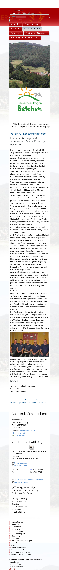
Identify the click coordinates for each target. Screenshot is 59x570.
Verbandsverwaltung (19, 550)
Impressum (15, 524)
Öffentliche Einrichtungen (21, 554)
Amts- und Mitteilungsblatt (21, 552)
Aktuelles (15, 24)
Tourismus (16, 33)
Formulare (15, 543)
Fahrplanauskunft (21, 465)
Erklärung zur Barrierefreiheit (25, 37)
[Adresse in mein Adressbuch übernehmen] (33, 449)
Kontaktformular (21, 435)
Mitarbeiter (15, 536)
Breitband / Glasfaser (36, 33)
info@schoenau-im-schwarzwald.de (28, 479)
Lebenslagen (16, 538)
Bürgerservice (32, 24)
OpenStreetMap (20, 463)
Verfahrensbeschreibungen (21, 540)
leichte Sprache (17, 531)
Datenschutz (16, 526)
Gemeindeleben (32, 28)
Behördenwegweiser (19, 533)
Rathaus (15, 28)
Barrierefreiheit (17, 529)
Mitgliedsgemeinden (19, 547)
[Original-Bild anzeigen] (29, 357)
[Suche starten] (9, 20)
